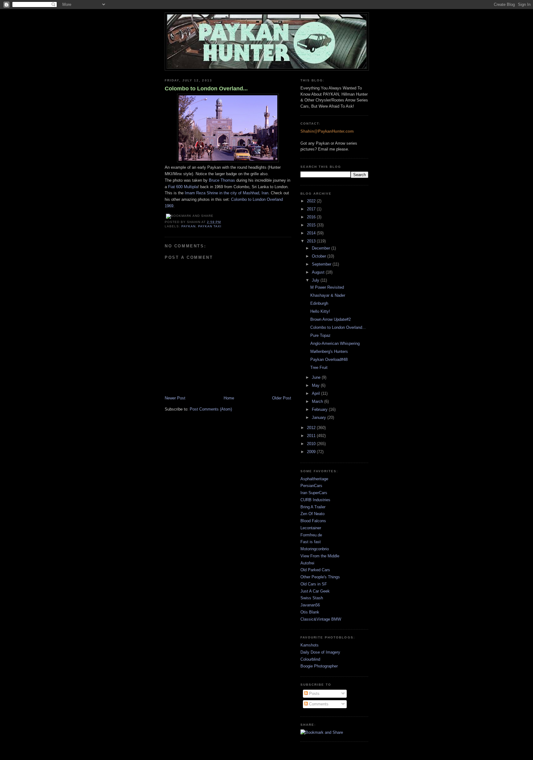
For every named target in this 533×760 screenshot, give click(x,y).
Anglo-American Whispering (335, 343)
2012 (312, 427)
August (319, 272)
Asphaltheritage (314, 479)
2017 (312, 209)
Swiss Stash (311, 598)
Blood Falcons (313, 520)
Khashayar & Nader (327, 295)
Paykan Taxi (209, 226)
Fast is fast (310, 541)
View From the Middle (319, 556)
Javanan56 (310, 605)
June (317, 377)
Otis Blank (309, 612)
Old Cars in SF (313, 584)
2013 (312, 241)
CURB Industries (315, 500)
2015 (312, 225)
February (320, 409)
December (321, 248)
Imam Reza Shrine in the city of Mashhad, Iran (226, 193)
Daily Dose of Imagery (320, 652)
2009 (312, 451)
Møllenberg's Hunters (329, 351)
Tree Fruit (319, 367)
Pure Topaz (320, 335)
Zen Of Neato (312, 513)
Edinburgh (319, 303)
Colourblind (310, 659)
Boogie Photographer (319, 666)
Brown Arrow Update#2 (330, 319)
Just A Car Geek (315, 591)
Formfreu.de (311, 535)
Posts (314, 693)
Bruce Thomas (222, 180)
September (322, 264)
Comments (318, 704)
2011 (312, 435)
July (316, 280)
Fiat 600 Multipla (182, 186)
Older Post (281, 398)
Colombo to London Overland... (206, 88)
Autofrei (307, 563)
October (319, 256)
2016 (312, 217)
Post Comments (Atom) (211, 409)
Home (229, 398)
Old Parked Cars (315, 570)
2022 (312, 201)
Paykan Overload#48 (329, 359)
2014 (312, 233)
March (318, 401)
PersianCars (311, 485)
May (316, 385)
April (316, 393)
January (319, 417)
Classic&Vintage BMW (320, 619)
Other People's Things (320, 577)
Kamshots (309, 645)
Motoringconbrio (314, 549)
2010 (312, 443)
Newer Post (175, 398)
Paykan (188, 226)
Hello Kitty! (320, 311)
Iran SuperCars (313, 492)
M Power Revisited (327, 287)
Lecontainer (310, 528)
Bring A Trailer (312, 507)
